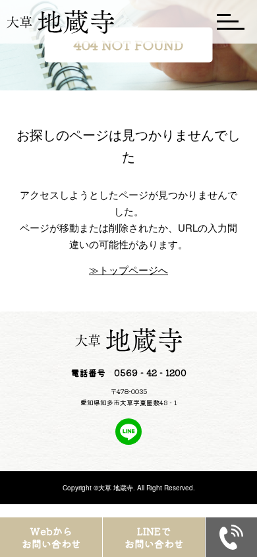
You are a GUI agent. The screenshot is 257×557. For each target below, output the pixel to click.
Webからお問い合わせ (51, 537)
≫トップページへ (128, 270)
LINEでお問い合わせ (154, 537)
